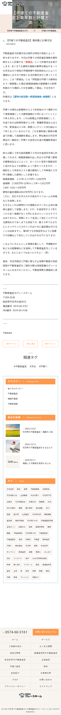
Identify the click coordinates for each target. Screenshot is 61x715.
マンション (24, 577)
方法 (49, 502)
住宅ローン (11, 527)
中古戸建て (35, 495)
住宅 (27, 571)
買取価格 (47, 514)
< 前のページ (11, 344)
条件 (27, 558)
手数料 (28, 539)
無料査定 (46, 539)
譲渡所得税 (40, 527)
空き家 (16, 514)
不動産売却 (43, 533)
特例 (8, 565)
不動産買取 (13, 404)
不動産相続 (18, 533)
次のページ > (50, 344)
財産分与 (22, 527)
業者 (41, 571)
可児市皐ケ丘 (31, 533)
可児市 (28, 546)
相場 (15, 577)
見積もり (35, 577)
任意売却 (46, 489)
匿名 (18, 489)
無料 (47, 571)
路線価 (41, 502)
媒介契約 (29, 508)
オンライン (11, 552)
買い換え (17, 565)
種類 (20, 508)
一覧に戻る (30, 344)
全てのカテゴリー (16, 389)
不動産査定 (7, 333)
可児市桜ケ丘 (12, 495)
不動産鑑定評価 (47, 521)
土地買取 (23, 495)
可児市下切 (47, 495)
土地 (15, 571)
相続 (35, 546)
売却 (20, 539)
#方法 (33, 366)
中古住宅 (10, 489)
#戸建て (43, 366)
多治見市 (44, 546)
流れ (8, 558)
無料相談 (18, 546)
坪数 (8, 577)
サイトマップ (45, 686)
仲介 (47, 508)
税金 (37, 565)
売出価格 (39, 508)
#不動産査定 (20, 366)
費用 (49, 527)
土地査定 (25, 514)
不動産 (36, 539)
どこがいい (18, 558)
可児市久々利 (32, 521)
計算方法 (32, 502)
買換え (38, 552)
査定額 (9, 521)
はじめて (47, 552)
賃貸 (25, 489)
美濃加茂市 (47, 565)
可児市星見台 (20, 502)
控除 (30, 527)
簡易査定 (22, 552)
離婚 (8, 533)
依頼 (34, 571)
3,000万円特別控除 (39, 558)
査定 (8, 571)
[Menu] (56, 4)
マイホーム (28, 565)
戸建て (9, 546)
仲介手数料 (11, 508)
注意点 (9, 502)
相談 (8, 514)
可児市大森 (36, 514)
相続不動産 (13, 399)
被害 (30, 552)
